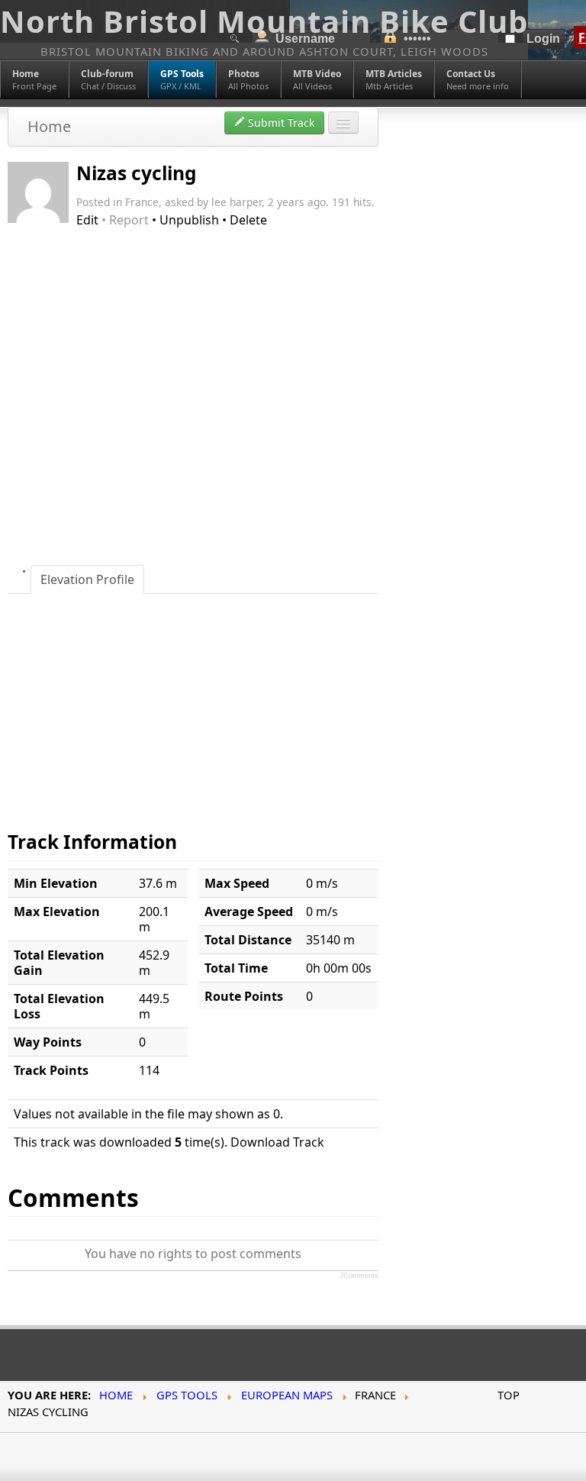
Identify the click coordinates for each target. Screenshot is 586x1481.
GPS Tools (186, 1394)
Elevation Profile (87, 579)
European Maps (287, 1394)
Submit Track (279, 122)
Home (49, 126)
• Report (125, 219)
